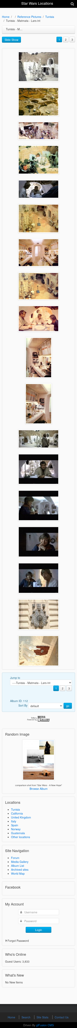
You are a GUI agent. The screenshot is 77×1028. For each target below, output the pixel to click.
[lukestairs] (38, 218)
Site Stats (43, 1017)
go (67, 706)
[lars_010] (38, 469)
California (17, 813)
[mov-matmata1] (38, 160)
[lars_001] (38, 578)
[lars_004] (38, 505)
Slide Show (11, 40)
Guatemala (18, 833)
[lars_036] (38, 252)
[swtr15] (38, 66)
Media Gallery (19, 862)
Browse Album (39, 789)
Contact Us (62, 1017)
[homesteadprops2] (38, 614)
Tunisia (49, 17)
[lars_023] (38, 318)
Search (26, 1017)
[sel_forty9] (38, 130)
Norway (16, 829)
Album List (17, 866)
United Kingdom (21, 817)
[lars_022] (38, 357)
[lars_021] (38, 403)
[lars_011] (38, 439)
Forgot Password (18, 941)
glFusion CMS (45, 1025)
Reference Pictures (29, 17)
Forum (15, 858)
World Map (18, 873)
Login (38, 930)
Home (5, 17)
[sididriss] (38, 101)
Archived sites (19, 869)
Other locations (20, 837)
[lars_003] (38, 541)
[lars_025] (38, 286)
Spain (14, 825)
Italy (13, 821)
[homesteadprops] (38, 650)
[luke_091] (38, 189)
